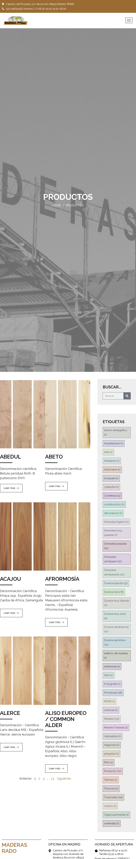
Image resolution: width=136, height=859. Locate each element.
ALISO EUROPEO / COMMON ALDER (65, 719)
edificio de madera (116, 655)
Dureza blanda (116, 583)
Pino (108, 762)
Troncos (111, 788)
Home (56, 205)
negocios (111, 745)
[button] (128, 20)
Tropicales (113, 797)
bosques (111, 478)
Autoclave (112, 469)
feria (108, 675)
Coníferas (112, 495)
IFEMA (109, 701)
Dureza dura (114, 592)
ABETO (54, 457)
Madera (111, 718)
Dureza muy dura (115, 616)
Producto (112, 771)
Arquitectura (113, 443)
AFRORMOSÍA (62, 579)
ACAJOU (10, 579)
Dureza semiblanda (116, 629)
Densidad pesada (115, 546)
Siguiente (64, 778)
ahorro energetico (115, 432)
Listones (111, 710)
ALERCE (10, 713)
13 (52, 778)
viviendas (111, 823)
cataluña (111, 487)
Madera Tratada (116, 727)
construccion (114, 504)
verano (110, 806)
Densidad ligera (116, 521)
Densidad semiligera (113, 559)
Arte (108, 452)
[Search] (127, 395)
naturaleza (112, 736)
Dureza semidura (114, 642)
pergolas (111, 753)
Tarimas (110, 779)
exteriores (112, 666)
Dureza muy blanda (116, 603)
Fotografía (112, 684)
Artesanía (112, 460)
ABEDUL (10, 457)
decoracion (113, 513)
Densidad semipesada (114, 572)
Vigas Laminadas (116, 814)
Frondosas (113, 692)
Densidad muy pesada (113, 533)
